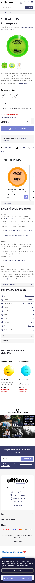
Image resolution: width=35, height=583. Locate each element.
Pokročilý (31, 300)
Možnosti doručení (10, 117)
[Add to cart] (26, 197)
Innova (32, 322)
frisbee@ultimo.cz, (8, 279)
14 (33, 307)
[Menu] (32, 2)
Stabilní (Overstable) (28, 303)
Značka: (5, 152)
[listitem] (17, 183)
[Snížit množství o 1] (32, 122)
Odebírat (27, 459)
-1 (33, 315)
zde (27, 566)
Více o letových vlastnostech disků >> (16, 235)
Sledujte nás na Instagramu (18, 413)
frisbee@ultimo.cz (19, 492)
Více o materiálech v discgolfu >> (15, 260)
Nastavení (17, 570)
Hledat (29, 7)
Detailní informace (22, 83)
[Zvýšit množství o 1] (32, 119)
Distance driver (29, 296)
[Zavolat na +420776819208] (21, 2)
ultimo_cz (19, 505)
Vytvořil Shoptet (18, 541)
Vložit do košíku (19, 128)
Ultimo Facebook (19, 502)
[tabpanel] (9, 376)
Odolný (31, 330)
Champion (31, 326)
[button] (3, 182)
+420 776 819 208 (19, 495)
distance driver (10, 219)
